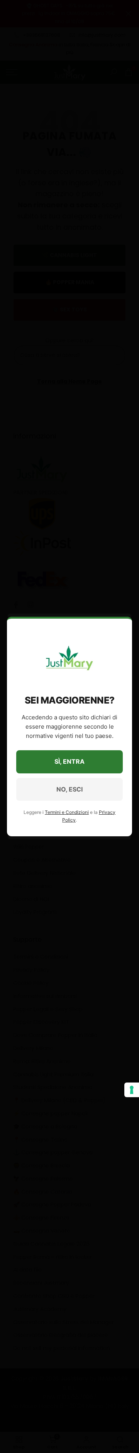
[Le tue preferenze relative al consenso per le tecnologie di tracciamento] (131, 1090)
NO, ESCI (69, 789)
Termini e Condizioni (67, 812)
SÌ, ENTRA (69, 761)
